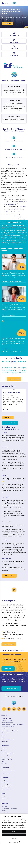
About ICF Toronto (6, 718)
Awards (3, 737)
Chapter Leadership (6, 720)
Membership (4, 780)
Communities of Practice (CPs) (12, 211)
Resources (4, 806)
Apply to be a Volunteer (7, 753)
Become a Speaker (6, 759)
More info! (7, 23)
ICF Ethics (4, 735)
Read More (6, 409)
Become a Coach (6, 783)
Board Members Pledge (8, 726)
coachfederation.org (14, 214)
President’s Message (7, 722)
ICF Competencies (6, 733)
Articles (3, 810)
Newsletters (4, 812)
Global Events (5, 799)
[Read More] (4, 407)
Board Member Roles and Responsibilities (12, 724)
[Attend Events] (14, 53)
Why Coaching (5, 773)
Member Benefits (6, 789)
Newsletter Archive (9, 663)
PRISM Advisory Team (7, 739)
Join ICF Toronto (5, 787)
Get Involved (4, 749)
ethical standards (22, 201)
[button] (2, 17)
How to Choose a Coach (8, 771)
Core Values (4, 728)
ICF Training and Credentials (9, 808)
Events (3, 796)
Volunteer (4, 751)
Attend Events (14, 55)
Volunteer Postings (6, 757)
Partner (3, 761)
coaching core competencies (18, 199)
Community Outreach (7, 755)
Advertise (4, 763)
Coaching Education (6, 785)
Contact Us (4, 741)
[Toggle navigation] (26, 2)
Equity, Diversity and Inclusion (9, 730)
